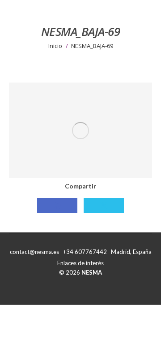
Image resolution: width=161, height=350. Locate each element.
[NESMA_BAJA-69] (80, 130)
